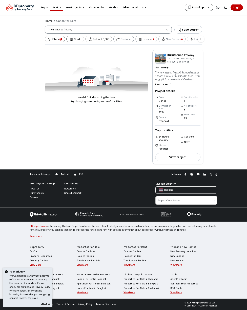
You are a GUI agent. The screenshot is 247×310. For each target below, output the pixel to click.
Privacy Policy (42, 286)
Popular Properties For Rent (93, 274)
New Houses (177, 260)
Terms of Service (65, 304)
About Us (34, 188)
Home (49, 21)
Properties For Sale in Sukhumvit (141, 288)
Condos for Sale (86, 251)
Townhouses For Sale (88, 260)
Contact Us (71, 183)
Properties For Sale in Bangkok (141, 283)
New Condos (177, 256)
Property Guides (39, 260)
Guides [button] (113, 7)
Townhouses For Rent (135, 260)
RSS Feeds (176, 288)
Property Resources (41, 256)
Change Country (165, 184)
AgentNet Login (178, 279)
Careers (34, 197)
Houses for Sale (85, 256)
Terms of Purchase (106, 304)
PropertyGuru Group (42, 183)
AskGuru (34, 251)
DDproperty (37, 247)
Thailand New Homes (183, 247)
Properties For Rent (135, 247)
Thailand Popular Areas (138, 274)
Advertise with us (133, 7)
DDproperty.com (38, 226)
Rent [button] (55, 7)
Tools (173, 274)
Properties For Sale (88, 247)
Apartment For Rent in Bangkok (93, 283)
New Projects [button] (74, 7)
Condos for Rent (132, 251)
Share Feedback (72, 193)
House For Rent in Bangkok (91, 288)
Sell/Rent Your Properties (184, 283)
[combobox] (107, 29)
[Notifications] (225, 7)
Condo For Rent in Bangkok (91, 279)
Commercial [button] (96, 7)
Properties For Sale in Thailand (141, 279)
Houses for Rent (132, 256)
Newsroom (70, 188)
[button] (164, 84)
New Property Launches (183, 251)
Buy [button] (43, 7)
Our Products (37, 193)
